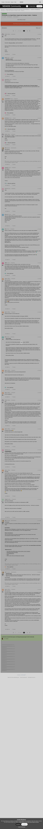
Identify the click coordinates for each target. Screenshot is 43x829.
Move (17, 552)
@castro (10, 403)
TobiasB (6, 499)
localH (6, 57)
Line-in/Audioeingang (10, 553)
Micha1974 (6, 214)
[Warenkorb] (40, 2)
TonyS (6, 34)
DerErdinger (7, 118)
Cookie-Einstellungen (23, 677)
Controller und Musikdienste (35, 9)
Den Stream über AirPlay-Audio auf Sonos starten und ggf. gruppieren (18, 551)
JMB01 (6, 262)
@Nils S (14, 42)
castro (6, 278)
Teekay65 (6, 167)
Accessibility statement (31, 677)
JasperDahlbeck (7, 98)
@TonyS (8, 149)
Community (3, 9)
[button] (1, 6)
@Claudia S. (11, 42)
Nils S (6, 147)
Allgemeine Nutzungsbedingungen (13, 677)
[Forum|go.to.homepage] (12, 6)
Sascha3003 (7, 79)
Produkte (3, 2)
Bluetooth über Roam (10, 552)
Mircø (6, 228)
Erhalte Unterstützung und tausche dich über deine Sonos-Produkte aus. (18, 9)
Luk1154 (6, 188)
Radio (15, 2)
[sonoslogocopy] (21, 2)
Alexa (8, 554)
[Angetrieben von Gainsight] (21, 675)
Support (12, 2)
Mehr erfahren (7, 2)
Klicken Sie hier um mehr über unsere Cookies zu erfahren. (29, 822)
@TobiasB (8, 577)
